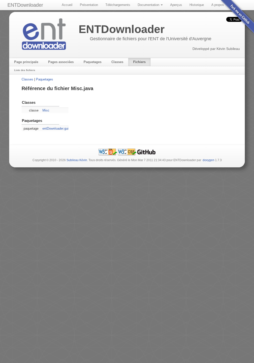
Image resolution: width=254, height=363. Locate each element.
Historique (197, 5)
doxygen (208, 160)
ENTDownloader (25, 5)
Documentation (149, 5)
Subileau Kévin (76, 160)
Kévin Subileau (228, 49)
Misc (45, 110)
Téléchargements (117, 5)
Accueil (67, 5)
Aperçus (176, 5)
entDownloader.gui (55, 128)
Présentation (89, 5)
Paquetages (44, 79)
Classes (27, 79)
